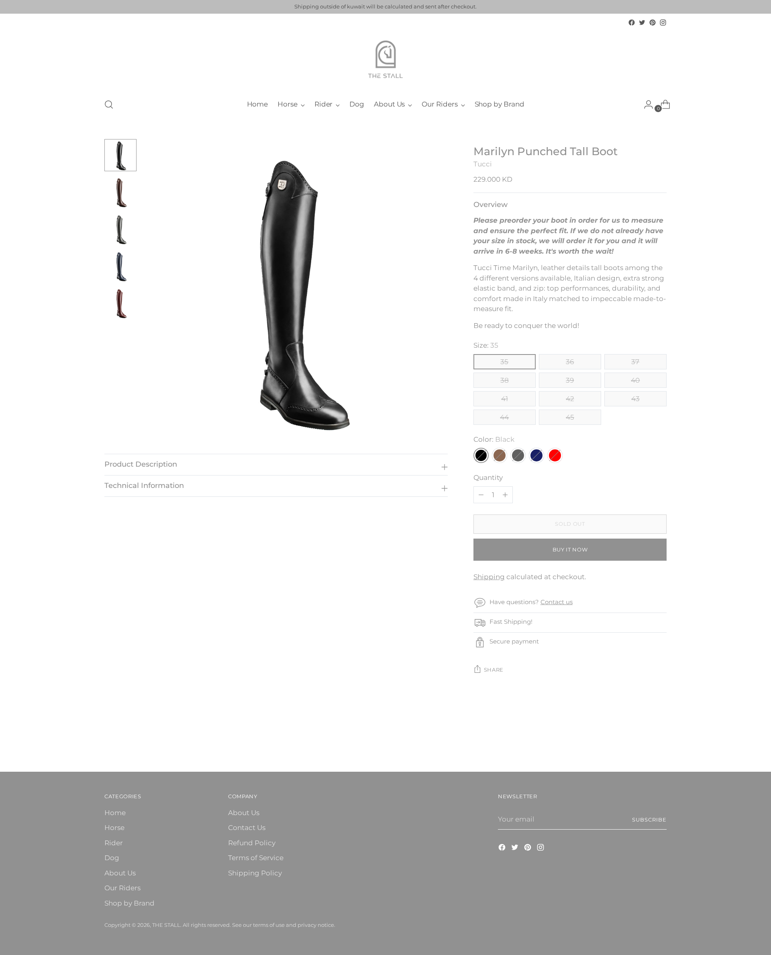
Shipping (489, 577)
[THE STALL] (385, 59)
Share (494, 669)
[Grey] (518, 455)
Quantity (488, 477)
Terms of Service (256, 858)
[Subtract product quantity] (505, 495)
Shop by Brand (129, 903)
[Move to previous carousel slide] (641, 744)
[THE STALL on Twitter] (642, 22)
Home (115, 813)
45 (570, 417)
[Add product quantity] (481, 495)
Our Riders (122, 888)
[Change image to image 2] (120, 192)
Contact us (557, 602)
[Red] (555, 455)
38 (504, 380)
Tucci (482, 164)
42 (570, 399)
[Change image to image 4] (120, 266)
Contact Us (246, 828)
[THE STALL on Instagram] (663, 22)
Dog (111, 858)
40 (635, 380)
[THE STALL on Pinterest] (652, 22)
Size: (485, 345)
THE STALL (166, 925)
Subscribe (649, 819)
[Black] (481, 455)
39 (570, 380)
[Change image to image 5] (120, 303)
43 (635, 399)
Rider (113, 843)
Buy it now (570, 549)
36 (570, 362)
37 (635, 362)
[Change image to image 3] (120, 229)
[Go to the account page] (645, 104)
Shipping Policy (255, 873)
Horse (114, 828)
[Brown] (499, 455)
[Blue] (536, 455)
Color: (493, 439)
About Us (120, 873)
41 (504, 399)
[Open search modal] (109, 104)
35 (504, 362)
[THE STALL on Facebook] (631, 22)
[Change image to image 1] (120, 155)
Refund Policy (251, 843)
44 (504, 417)
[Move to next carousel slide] (660, 744)
